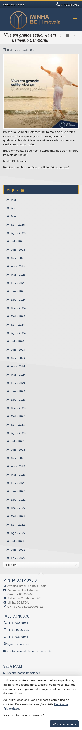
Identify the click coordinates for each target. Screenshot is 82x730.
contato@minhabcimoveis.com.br (29, 651)
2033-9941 (17, 637)
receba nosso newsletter (23, 673)
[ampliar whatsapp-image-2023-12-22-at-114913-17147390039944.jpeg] (41, 91)
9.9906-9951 (19, 629)
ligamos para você (19, 644)
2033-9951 (70, 4)
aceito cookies (66, 724)
